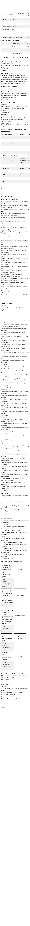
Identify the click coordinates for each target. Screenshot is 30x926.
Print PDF (3, 705)
